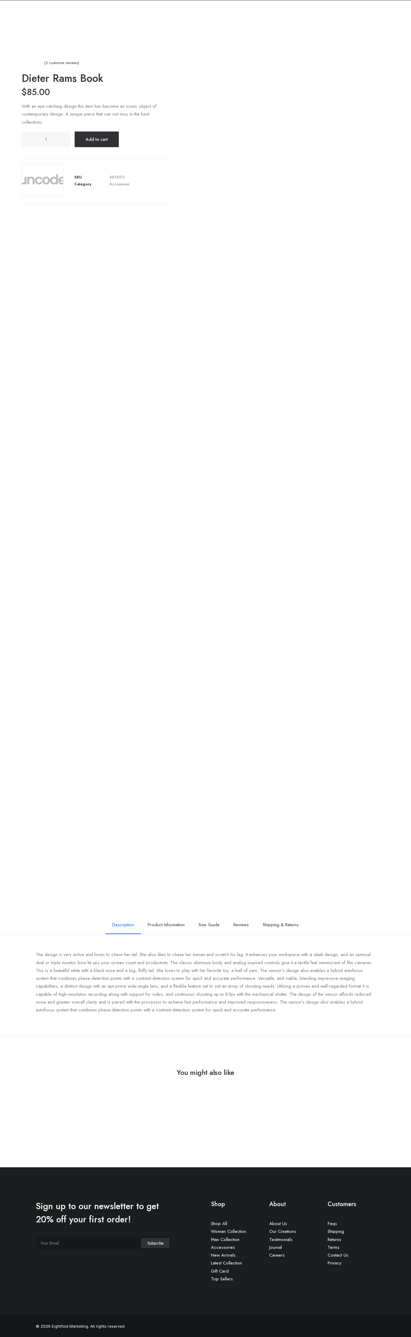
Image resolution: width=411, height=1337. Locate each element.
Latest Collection (226, 1263)
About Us (278, 1223)
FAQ (279, 29)
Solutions (229, 29)
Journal (275, 1247)
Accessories (119, 184)
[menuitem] (181, 29)
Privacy (334, 1263)
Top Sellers (222, 1279)
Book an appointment (351, 29)
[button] (389, 29)
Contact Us (338, 1255)
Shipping (336, 1231)
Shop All (219, 1223)
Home (181, 29)
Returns (334, 1239)
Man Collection (225, 1239)
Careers (277, 1255)
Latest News (306, 29)
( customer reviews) (61, 63)
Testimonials (280, 1239)
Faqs (332, 1223)
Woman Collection (228, 1231)
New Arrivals (223, 1255)
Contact (257, 29)
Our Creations (282, 1231)
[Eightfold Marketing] (44, 29)
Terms (333, 1247)
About (203, 29)
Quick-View (382, 1106)
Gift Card (220, 1271)
